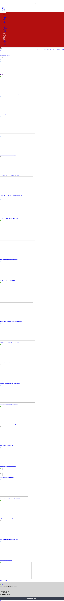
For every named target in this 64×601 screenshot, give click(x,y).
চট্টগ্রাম (5, 17)
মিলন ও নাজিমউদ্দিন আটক (3, 471)
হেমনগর (5, 25)
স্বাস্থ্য (5, 41)
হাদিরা (4, 27)
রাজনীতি (4, 33)
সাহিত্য (4, 38)
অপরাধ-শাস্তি (5, 34)
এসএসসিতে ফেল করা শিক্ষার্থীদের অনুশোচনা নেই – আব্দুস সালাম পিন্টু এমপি (41, 49)
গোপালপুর (4, 24)
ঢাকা (4, 16)
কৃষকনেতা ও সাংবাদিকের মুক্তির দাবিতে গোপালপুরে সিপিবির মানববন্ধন (8, 259)
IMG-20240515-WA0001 (5, 55)
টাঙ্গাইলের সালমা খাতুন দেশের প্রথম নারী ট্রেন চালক (6, 445)
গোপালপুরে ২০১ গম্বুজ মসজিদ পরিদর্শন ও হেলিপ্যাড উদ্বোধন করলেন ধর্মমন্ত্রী (10, 498)
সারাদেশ (4, 15)
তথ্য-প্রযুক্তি (5, 35)
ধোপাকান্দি (5, 29)
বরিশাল (5, 19)
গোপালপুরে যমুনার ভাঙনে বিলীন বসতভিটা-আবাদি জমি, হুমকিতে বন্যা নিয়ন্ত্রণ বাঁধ (10, 383)
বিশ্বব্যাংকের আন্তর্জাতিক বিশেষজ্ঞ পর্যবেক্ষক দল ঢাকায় (7, 477)
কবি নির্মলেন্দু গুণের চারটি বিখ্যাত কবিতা (5, 580)
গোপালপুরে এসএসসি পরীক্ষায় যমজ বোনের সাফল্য (6, 560)
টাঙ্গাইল (4, 32)
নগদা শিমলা (5, 28)
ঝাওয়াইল (5, 26)
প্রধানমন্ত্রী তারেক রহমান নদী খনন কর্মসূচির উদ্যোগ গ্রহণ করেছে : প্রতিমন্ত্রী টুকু (10, 342)
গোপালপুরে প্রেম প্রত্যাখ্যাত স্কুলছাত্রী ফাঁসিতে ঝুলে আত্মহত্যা (8, 466)
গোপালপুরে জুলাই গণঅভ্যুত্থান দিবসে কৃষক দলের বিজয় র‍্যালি (8, 155)
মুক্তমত (5, 44)
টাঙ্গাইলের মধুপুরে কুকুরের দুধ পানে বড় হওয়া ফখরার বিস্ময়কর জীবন (8, 424)
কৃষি (4, 40)
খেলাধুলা (4, 37)
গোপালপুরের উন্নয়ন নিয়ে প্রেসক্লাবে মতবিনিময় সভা (6, 114)
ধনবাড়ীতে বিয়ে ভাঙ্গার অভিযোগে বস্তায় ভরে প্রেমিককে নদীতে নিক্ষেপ (9, 518)
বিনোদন (5, 43)
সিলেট (5, 21)
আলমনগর (5, 30)
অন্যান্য (4, 39)
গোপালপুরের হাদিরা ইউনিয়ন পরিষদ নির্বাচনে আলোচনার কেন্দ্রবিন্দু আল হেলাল (9, 175)
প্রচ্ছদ (4, 14)
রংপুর (4, 22)
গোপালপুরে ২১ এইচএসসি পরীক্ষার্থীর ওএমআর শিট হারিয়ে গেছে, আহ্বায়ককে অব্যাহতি (11, 195)
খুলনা (4, 18)
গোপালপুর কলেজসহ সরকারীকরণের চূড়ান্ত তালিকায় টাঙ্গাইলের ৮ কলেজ (9, 539)
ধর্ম (4, 42)
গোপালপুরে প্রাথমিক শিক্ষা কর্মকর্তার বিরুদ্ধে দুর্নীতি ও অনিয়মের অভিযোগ (9, 404)
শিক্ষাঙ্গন (4, 36)
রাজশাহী (5, 20)
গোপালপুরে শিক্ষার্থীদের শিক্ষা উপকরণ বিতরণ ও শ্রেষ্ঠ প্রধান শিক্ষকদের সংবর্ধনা (10, 362)
